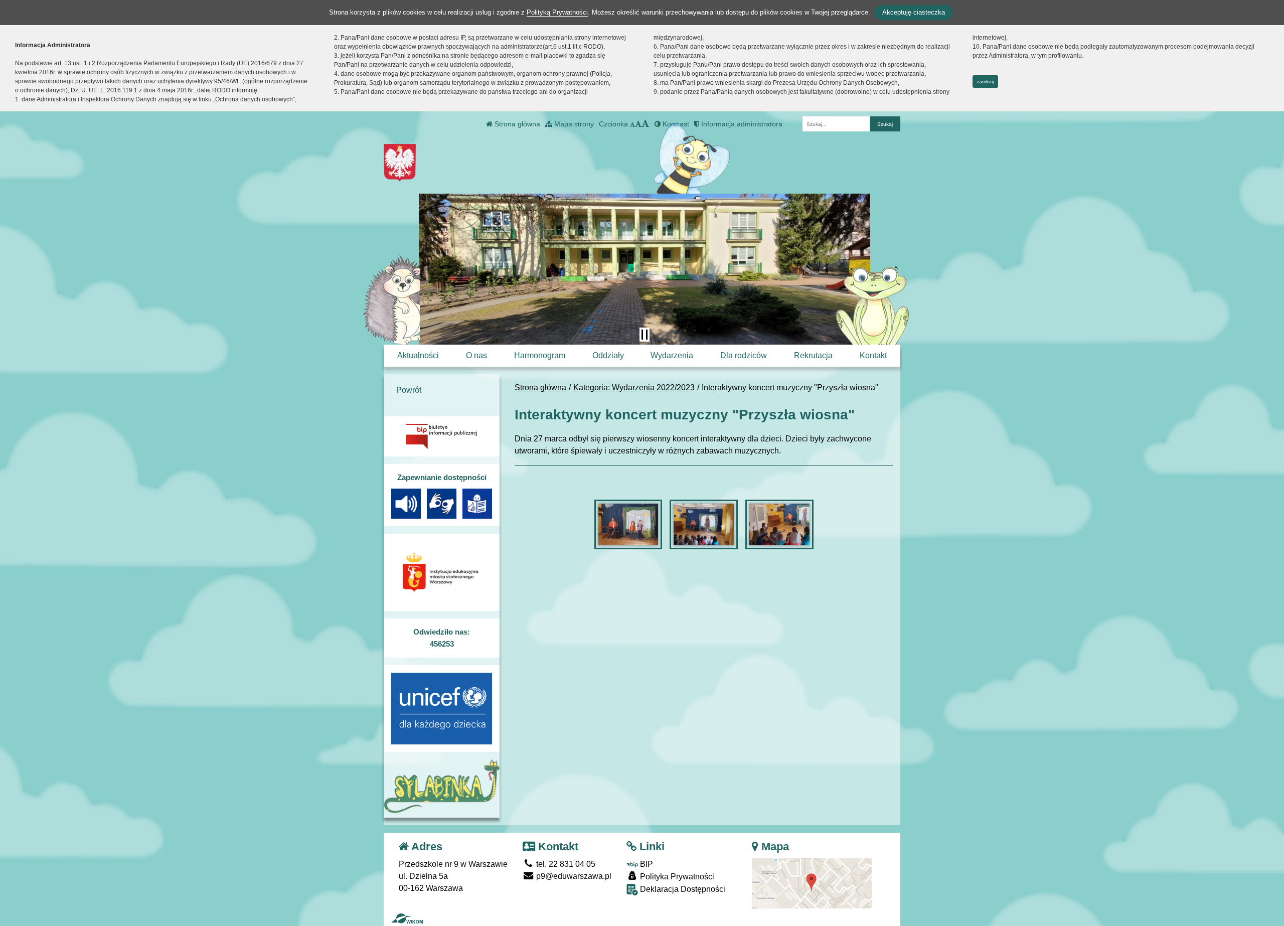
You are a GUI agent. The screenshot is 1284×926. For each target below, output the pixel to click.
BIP (645, 864)
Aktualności (418, 355)
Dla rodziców (743, 355)
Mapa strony (573, 124)
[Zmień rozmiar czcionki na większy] (638, 124)
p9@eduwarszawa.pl (572, 876)
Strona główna (516, 124)
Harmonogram (539, 355)
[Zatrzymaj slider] (644, 335)
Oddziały (608, 355)
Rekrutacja (813, 355)
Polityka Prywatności (676, 876)
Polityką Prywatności (557, 12)
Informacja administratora (740, 124)
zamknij (985, 81)
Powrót (408, 390)
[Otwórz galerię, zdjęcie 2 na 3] (704, 525)
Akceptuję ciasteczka (913, 12)
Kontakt (873, 355)
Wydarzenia (672, 355)
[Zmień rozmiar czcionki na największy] (645, 124)
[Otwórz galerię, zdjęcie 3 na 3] (779, 525)
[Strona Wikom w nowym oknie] (407, 918)
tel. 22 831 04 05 (564, 864)
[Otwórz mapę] (812, 882)
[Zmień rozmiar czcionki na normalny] (632, 124)
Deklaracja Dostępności (681, 889)
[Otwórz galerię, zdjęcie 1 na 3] (628, 525)
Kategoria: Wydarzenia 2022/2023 (634, 387)
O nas (476, 355)
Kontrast (675, 124)
